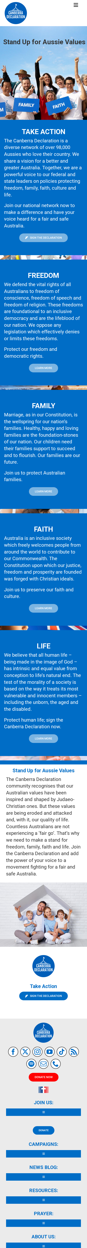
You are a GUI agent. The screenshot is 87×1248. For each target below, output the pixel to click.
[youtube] (50, 1052)
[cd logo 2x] (16, 3)
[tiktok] (62, 1052)
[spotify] (31, 1064)
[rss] (74, 1052)
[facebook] (13, 1052)
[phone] (56, 1064)
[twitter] (25, 1052)
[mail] (43, 1064)
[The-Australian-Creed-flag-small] (43, 1088)
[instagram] (37, 1052)
